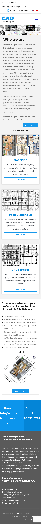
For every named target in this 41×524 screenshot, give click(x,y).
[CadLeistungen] (8, 19)
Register (24, 10)
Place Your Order (20, 391)
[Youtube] (10, 504)
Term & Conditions (32, 520)
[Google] (6, 504)
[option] (20, 372)
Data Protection (22, 516)
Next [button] (39, 372)
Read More (20, 180)
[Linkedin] (18, 504)
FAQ (13, 516)
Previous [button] (2, 372)
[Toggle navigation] (36, 19)
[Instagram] (14, 504)
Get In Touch (30, 125)
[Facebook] (2, 504)
